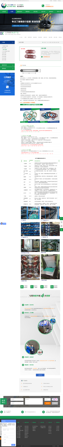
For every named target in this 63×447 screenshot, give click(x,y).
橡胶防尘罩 (26, 436)
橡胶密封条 (26, 430)
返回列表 (40, 375)
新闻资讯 (51, 11)
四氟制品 (34, 430)
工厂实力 (49, 431)
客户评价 (57, 430)
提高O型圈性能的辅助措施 (27, 383)
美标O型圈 (4, 58)
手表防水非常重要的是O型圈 (48, 386)
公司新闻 (57, 426)
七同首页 (4, 11)
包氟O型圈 (18, 431)
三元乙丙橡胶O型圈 (6, 51)
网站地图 (54, 0)
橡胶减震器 (35, 37)
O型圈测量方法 (25, 386)
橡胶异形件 (19, 11)
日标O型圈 (4, 56)
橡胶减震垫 (40, 37)
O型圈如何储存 (45, 389)
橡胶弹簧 (26, 437)
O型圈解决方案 (42, 427)
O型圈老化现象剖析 (46, 383)
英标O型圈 (4, 59)
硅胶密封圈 (26, 427)
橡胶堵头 (26, 434)
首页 (48, 42)
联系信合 (59, 0)
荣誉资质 (49, 430)
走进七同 (43, 11)
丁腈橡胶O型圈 (5, 46)
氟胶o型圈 (50, 37)
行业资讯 (57, 427)
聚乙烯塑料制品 (35, 426)
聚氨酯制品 (34, 427)
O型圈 (51, 0)
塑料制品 (28, 11)
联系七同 (59, 11)
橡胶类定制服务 (43, 426)
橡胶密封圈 (30, 37)
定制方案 (35, 11)
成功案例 (49, 427)
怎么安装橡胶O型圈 (26, 389)
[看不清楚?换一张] (55, 399)
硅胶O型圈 (55, 37)
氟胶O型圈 (4, 47)
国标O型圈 (4, 54)
